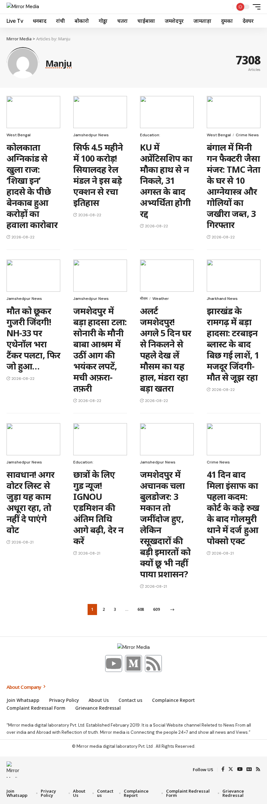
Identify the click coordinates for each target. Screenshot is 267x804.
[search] (226, 7)
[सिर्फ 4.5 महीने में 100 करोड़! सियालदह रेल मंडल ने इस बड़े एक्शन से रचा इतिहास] (100, 112)
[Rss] (153, 663)
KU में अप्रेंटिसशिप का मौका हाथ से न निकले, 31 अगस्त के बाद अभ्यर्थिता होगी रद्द (166, 180)
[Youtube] (113, 663)
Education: (150, 135)
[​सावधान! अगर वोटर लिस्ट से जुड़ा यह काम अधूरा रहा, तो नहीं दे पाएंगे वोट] (33, 439)
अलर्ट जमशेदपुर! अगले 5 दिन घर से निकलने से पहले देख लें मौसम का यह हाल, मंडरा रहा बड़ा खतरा (165, 349)
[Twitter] (230, 769)
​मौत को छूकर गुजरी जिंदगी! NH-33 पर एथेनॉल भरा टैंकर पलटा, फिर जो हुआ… (33, 338)
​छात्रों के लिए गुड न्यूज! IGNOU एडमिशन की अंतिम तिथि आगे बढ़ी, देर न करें (98, 507)
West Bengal (19, 135)
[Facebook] (222, 769)
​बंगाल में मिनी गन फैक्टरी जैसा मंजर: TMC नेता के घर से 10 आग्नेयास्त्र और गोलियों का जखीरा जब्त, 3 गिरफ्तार (233, 186)
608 (140, 609)
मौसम (144, 298)
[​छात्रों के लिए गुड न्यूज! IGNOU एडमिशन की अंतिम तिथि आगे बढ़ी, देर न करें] (100, 439)
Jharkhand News (222, 298)
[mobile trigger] (254, 6)
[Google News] (249, 769)
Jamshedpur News (91, 135)
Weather (160, 298)
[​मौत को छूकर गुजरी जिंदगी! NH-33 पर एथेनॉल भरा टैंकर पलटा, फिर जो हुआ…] (33, 276)
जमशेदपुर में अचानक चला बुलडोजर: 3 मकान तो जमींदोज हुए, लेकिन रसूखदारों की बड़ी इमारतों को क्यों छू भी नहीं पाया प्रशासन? (165, 524)
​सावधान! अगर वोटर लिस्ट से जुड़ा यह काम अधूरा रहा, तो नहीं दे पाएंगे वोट (30, 502)
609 (156, 609)
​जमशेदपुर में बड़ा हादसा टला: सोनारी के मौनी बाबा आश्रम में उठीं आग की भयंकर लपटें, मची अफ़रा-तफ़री (100, 349)
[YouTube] (240, 769)
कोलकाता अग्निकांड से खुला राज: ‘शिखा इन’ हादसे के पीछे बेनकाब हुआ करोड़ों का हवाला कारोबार (32, 186)
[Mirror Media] (23, 7)
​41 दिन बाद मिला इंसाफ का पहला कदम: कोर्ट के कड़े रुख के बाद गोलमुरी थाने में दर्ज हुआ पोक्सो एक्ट (233, 507)
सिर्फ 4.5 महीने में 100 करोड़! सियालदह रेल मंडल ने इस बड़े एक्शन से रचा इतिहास (98, 174)
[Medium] (133, 663)
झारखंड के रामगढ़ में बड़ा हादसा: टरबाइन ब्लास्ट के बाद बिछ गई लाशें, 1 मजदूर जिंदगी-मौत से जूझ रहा (233, 344)
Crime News (247, 135)
